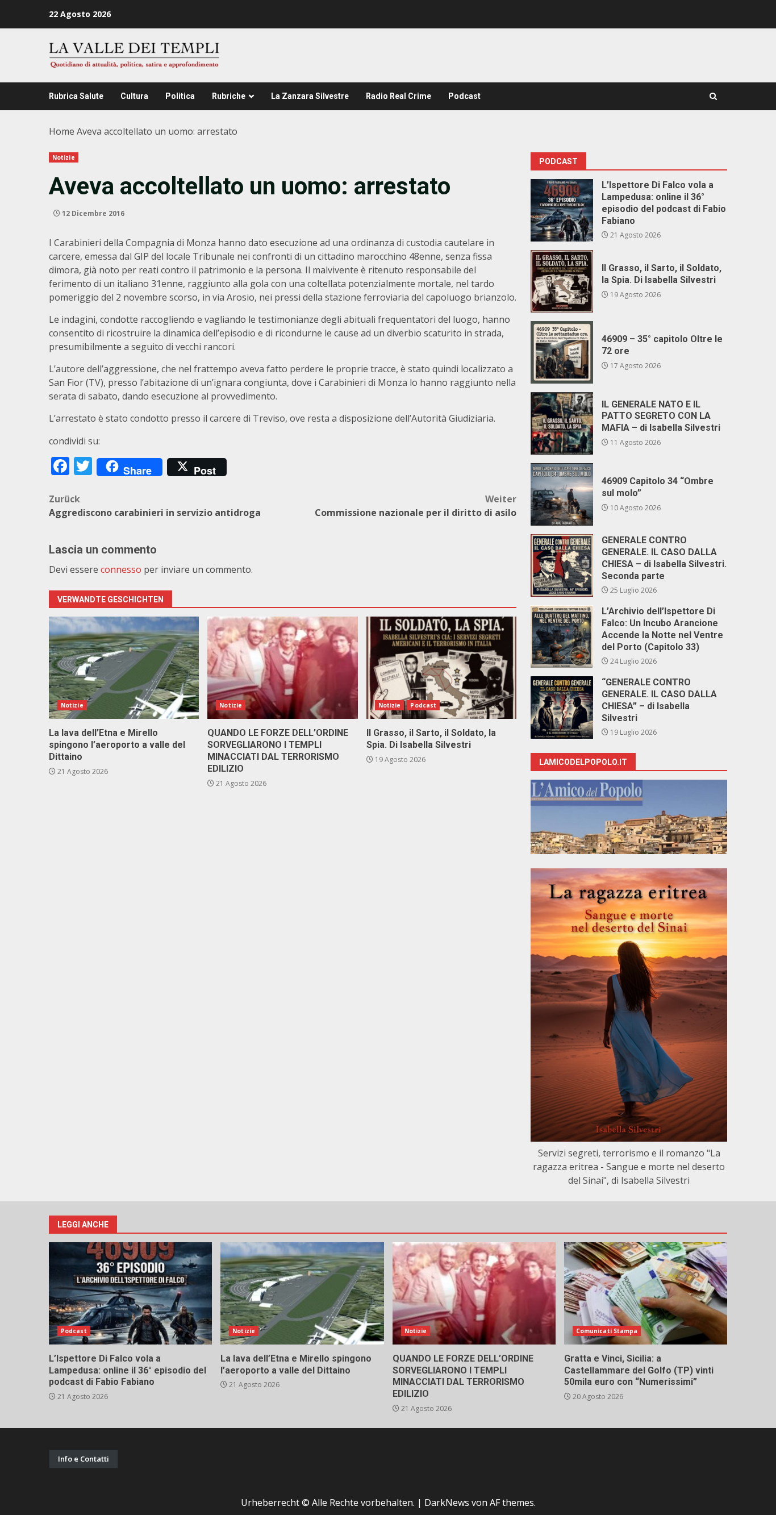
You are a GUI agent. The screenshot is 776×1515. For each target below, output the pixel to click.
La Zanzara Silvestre (310, 96)
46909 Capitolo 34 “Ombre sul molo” (562, 494)
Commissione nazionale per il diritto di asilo (415, 506)
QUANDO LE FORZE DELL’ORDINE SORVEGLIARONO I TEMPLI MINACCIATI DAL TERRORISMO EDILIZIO (282, 668)
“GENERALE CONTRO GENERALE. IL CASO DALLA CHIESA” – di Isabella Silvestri (562, 707)
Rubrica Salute (76, 96)
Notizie (63, 157)
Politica (180, 96)
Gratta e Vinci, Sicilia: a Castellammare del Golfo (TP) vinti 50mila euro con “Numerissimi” (645, 1293)
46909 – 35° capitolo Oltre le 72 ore (562, 352)
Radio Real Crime (398, 96)
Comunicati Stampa (607, 1331)
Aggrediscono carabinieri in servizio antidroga (155, 506)
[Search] (713, 96)
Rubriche (228, 96)
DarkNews (446, 1502)
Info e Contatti (83, 1459)
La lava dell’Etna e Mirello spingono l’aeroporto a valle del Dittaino (124, 668)
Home (61, 131)
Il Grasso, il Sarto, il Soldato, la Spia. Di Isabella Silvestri (441, 668)
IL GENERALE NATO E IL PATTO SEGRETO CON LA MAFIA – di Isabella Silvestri (562, 423)
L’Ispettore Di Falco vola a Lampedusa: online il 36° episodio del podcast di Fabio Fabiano (562, 210)
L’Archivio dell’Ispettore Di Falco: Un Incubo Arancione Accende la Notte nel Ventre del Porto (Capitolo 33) (562, 636)
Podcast (464, 96)
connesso (121, 569)
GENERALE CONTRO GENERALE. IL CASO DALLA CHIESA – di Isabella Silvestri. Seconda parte (562, 565)
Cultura (134, 96)
